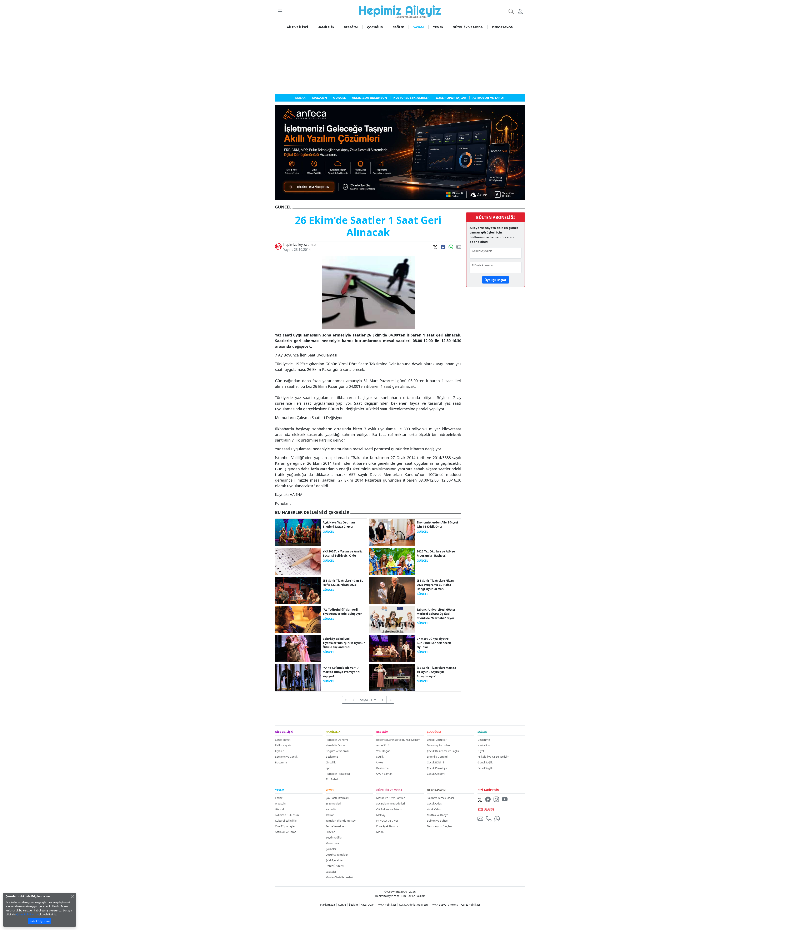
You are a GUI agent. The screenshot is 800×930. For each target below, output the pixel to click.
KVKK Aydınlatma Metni (413, 904)
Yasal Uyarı (367, 904)
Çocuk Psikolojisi (437, 768)
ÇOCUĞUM (375, 27)
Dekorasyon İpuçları (439, 826)
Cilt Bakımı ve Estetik (389, 809)
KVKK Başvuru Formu (444, 904)
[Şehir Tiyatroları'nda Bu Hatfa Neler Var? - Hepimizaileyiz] (298, 590)
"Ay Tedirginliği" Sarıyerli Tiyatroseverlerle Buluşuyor (342, 612)
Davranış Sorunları (438, 745)
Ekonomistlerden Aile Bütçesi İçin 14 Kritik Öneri (437, 524)
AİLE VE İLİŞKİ (297, 27)
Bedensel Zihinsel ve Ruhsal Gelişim (398, 740)
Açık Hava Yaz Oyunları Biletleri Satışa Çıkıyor (339, 524)
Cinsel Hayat (282, 740)
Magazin (280, 803)
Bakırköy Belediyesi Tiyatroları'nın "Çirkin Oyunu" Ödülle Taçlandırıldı (344, 643)
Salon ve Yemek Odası (440, 798)
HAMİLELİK (326, 27)
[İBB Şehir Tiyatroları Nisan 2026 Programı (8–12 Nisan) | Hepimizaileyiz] (392, 590)
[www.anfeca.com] (400, 152)
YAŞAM (418, 27)
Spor (328, 768)
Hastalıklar (484, 745)
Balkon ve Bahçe (437, 820)
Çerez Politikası (470, 904)
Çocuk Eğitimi (435, 762)
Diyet (481, 751)
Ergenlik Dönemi (437, 756)
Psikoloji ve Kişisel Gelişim (493, 756)
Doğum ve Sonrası (337, 751)
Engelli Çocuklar (436, 740)
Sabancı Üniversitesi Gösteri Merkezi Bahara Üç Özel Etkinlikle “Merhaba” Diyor (436, 614)
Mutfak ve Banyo (437, 815)
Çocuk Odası (434, 803)
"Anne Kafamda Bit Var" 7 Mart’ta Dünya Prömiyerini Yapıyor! (341, 672)
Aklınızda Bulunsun (287, 815)
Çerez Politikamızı (27, 914)
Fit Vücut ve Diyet (387, 820)
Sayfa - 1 (366, 700)
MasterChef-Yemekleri (339, 877)
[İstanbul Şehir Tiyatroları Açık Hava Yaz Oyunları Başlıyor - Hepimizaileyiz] (298, 532)
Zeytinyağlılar (334, 837)
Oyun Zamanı (384, 774)
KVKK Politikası (387, 904)
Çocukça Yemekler (337, 854)
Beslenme (332, 756)
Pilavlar (330, 832)
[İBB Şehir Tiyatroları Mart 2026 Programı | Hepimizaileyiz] (392, 677)
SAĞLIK (398, 27)
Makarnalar (333, 843)
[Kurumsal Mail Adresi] (481, 818)
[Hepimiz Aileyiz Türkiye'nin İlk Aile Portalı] (400, 11)
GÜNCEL (328, 531)
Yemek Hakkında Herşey (341, 820)
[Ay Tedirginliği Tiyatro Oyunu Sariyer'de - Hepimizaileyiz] (298, 619)
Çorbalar (331, 849)
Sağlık (380, 756)
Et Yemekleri (333, 803)
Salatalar (331, 872)
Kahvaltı (331, 809)
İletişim (353, 904)
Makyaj (380, 815)
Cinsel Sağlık (485, 768)
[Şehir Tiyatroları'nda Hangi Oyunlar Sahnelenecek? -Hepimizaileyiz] (392, 648)
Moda (380, 832)
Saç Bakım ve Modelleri (390, 803)
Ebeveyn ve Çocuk (286, 756)
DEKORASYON (502, 27)
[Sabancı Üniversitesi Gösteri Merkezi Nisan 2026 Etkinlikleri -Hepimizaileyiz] (392, 619)
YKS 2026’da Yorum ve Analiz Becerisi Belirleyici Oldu (342, 553)
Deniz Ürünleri (335, 866)
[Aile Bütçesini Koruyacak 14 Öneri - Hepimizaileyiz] (392, 532)
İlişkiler (279, 751)
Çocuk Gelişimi (436, 774)
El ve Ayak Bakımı (387, 826)
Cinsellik (331, 762)
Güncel (279, 809)
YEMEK (438, 27)
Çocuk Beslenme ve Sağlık (443, 751)
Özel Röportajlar (285, 826)
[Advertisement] (400, 62)
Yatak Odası (434, 809)
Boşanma (281, 762)
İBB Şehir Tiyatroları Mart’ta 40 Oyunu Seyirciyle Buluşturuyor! (436, 672)
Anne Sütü (382, 745)
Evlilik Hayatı (283, 745)
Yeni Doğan (383, 751)
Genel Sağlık (485, 762)
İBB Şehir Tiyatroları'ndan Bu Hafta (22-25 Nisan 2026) (343, 583)
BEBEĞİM (351, 27)
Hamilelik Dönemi (337, 740)
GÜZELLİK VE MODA (468, 27)
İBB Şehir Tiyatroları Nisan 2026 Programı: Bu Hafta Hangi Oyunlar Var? (435, 585)
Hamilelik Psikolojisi (338, 774)
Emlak (278, 798)
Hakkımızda (327, 904)
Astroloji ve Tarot (285, 832)
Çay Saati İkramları (337, 798)
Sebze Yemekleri (335, 826)
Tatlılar (330, 815)
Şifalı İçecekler (334, 860)
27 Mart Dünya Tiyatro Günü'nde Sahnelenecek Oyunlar (434, 643)
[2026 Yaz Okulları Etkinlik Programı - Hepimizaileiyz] (392, 561)
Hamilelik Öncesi (336, 745)
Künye (342, 904)
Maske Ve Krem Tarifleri (390, 798)
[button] (280, 11)
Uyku (379, 762)
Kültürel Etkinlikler (286, 820)
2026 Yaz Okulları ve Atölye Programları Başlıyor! (436, 553)
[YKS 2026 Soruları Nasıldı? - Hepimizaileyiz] (298, 561)
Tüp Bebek (332, 779)
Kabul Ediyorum (40, 921)
